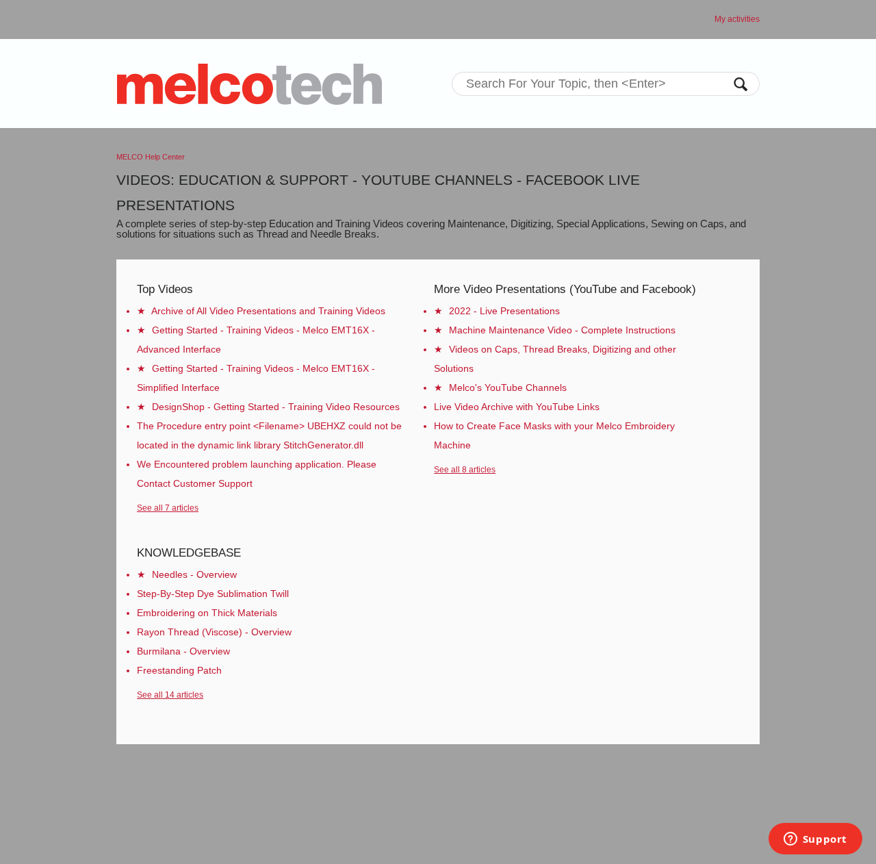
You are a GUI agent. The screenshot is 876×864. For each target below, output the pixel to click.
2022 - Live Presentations (504, 310)
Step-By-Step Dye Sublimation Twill (213, 593)
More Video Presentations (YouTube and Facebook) (565, 289)
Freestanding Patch (179, 670)
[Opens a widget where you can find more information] (815, 840)
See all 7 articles (167, 508)
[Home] (249, 83)
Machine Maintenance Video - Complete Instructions (562, 330)
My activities (737, 19)
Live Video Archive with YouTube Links (517, 406)
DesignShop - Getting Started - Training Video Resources (276, 406)
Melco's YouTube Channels (508, 387)
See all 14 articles (170, 695)
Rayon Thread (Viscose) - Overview (214, 631)
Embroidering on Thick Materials (207, 612)
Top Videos (165, 289)
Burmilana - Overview (183, 651)
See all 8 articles (464, 469)
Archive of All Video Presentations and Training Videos (268, 310)
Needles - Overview (194, 574)
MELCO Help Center (150, 157)
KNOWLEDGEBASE (189, 552)
